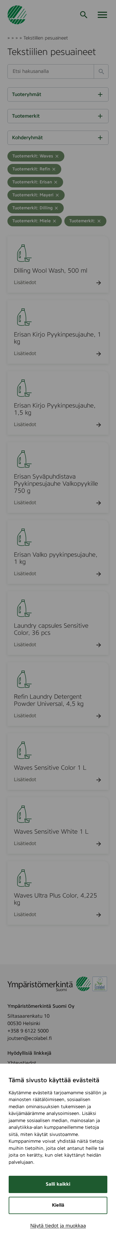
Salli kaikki (58, 1184)
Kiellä (58, 1205)
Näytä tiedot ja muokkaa (58, 1225)
